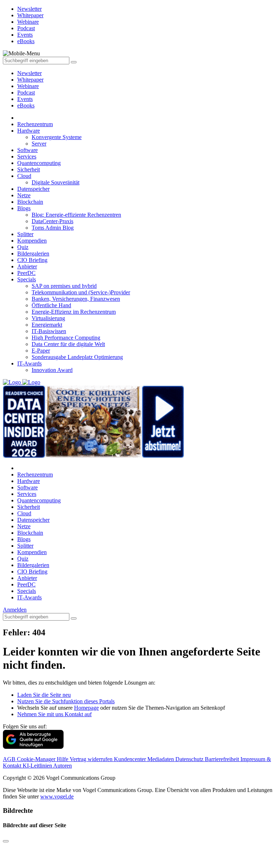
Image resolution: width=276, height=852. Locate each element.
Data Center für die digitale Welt (68, 344)
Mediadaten (161, 759)
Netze (24, 195)
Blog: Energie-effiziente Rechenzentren (76, 215)
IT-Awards (29, 363)
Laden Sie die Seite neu (44, 695)
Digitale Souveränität (55, 182)
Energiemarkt (47, 325)
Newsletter (29, 73)
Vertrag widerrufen (92, 759)
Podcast (26, 92)
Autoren (62, 766)
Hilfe (63, 759)
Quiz (22, 247)
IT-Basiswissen (49, 331)
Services (26, 156)
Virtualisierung (48, 318)
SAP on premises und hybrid (64, 286)
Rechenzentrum (35, 124)
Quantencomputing (39, 163)
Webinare (28, 86)
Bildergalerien (33, 253)
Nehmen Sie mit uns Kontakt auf (54, 714)
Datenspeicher (33, 189)
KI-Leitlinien (38, 766)
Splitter (25, 234)
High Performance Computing (66, 338)
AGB (10, 759)
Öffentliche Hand (51, 305)
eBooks (25, 105)
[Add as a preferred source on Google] (33, 747)
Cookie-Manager (37, 759)
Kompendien (32, 241)
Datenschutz (190, 759)
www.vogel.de (57, 796)
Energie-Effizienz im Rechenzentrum (74, 312)
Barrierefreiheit (222, 759)
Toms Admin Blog (53, 228)
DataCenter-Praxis (52, 221)
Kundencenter (130, 759)
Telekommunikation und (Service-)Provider (81, 292)
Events (25, 99)
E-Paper (41, 350)
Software (27, 150)
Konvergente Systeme (57, 137)
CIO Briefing (32, 260)
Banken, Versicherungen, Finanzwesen (76, 299)
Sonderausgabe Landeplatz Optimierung (77, 357)
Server (39, 144)
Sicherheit (28, 169)
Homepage (86, 708)
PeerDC (26, 273)
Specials (26, 279)
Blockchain (30, 202)
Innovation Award (52, 370)
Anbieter (27, 266)
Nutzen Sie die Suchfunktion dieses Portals (66, 701)
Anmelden (15, 610)
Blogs (24, 208)
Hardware (28, 131)
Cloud (24, 176)
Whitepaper (30, 80)
